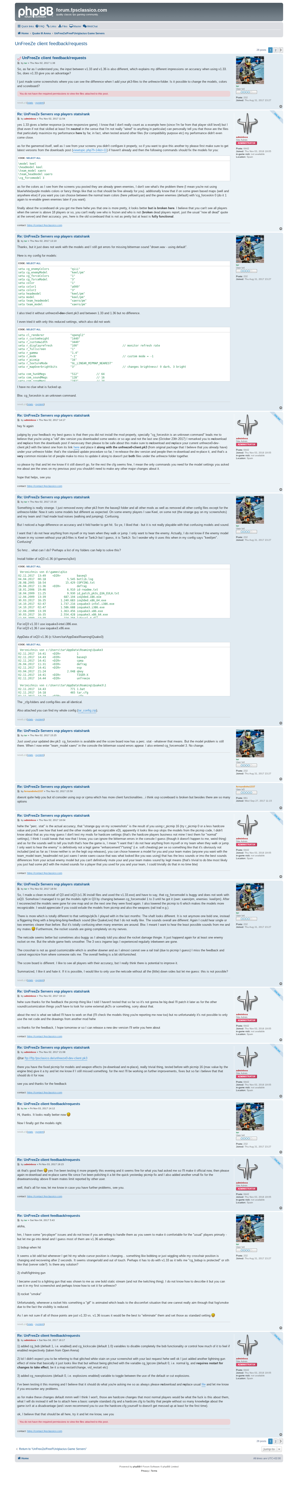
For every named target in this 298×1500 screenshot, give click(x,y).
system (39, 102)
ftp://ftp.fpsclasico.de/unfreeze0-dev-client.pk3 (56, 1058)
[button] (280, 50)
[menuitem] (39, 26)
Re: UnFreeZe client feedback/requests (48, 1104)
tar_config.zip (87, 710)
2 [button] (275, 50)
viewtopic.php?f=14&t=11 (90, 150)
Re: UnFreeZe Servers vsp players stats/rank (53, 114)
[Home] (36, 11)
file (204, 1384)
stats (30, 102)
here (76, 447)
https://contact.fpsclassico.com (44, 225)
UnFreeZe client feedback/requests (51, 43)
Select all (33, 158)
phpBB (136, 1466)
